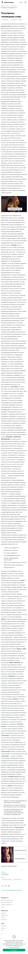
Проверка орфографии (7, 900)
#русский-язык (17, 879)
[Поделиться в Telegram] (5, 886)
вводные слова (5, 26)
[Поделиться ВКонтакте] (8, 886)
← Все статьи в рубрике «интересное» (11, 890)
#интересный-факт (7, 879)
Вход (21, 2)
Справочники (4, 915)
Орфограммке (19, 827)
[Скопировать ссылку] (2, 886)
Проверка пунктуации (6, 902)
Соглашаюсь (14, 950)
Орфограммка (9, 2)
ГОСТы (3, 917)
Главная (3, 6)
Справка (3, 928)
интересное (13, 6)
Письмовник (4, 919)
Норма (2, 906)
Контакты (3, 926)
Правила (3, 913)
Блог (8, 6)
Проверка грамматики (6, 904)
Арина (20, 19)
